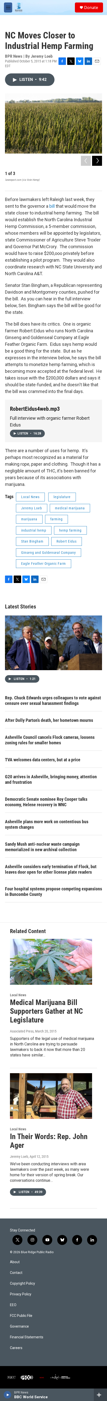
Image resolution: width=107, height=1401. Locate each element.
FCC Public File (21, 1316)
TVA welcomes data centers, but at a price (42, 759)
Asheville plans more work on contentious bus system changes (46, 824)
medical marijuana (70, 508)
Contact (16, 1273)
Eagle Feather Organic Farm (43, 564)
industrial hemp (33, 530)
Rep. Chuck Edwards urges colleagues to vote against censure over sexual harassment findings (53, 700)
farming (56, 519)
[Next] (97, 161)
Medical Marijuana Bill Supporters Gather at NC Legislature (46, 1011)
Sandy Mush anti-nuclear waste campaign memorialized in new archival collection (42, 846)
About (15, 1262)
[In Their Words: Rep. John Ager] (51, 1096)
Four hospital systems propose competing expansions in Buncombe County (53, 891)
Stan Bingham (32, 541)
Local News (30, 497)
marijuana (29, 519)
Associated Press (22, 1031)
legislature (62, 497)
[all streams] (100, 1395)
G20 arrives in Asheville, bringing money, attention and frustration (51, 779)
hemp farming (70, 530)
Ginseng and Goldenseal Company (48, 553)
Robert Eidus (66, 541)
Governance (19, 1326)
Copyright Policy (22, 1283)
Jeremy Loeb (31, 508)
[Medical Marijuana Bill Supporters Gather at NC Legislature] (51, 962)
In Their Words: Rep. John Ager (49, 1141)
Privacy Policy (20, 1294)
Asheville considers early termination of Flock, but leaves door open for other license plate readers (51, 869)
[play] (7, 1394)
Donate (91, 7)
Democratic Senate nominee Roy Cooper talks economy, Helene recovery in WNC (46, 802)
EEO (13, 1305)
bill (52, 206)
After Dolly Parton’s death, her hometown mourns (49, 720)
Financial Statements (26, 1337)
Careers (16, 1348)
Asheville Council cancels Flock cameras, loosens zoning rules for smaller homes (50, 740)
